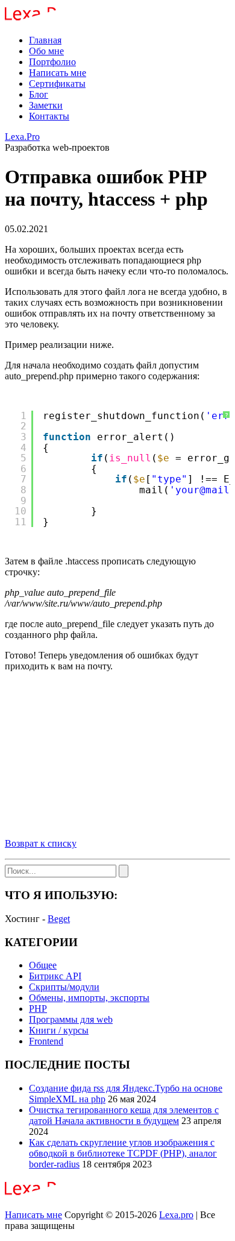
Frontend (46, 1041)
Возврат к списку (41, 843)
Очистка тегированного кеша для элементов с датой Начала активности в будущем (124, 1115)
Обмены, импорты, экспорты (89, 998)
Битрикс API (55, 976)
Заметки (46, 105)
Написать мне (57, 73)
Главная (45, 40)
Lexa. (22, 136)
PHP (38, 1008)
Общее (43, 965)
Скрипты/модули (64, 987)
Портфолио (52, 62)
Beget (59, 919)
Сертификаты (57, 83)
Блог (38, 94)
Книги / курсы (59, 1030)
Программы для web (71, 1019)
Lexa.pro (176, 1215)
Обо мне (46, 51)
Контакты (49, 116)
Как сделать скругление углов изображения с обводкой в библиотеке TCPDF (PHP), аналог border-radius (123, 1153)
